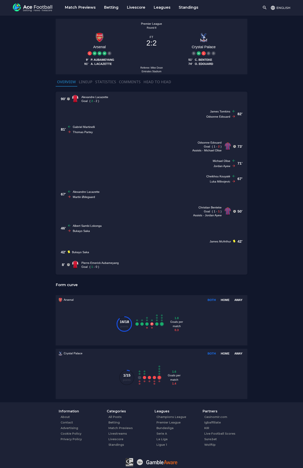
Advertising (69, 428)
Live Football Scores (219, 433)
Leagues (162, 7)
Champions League (171, 417)
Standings (188, 7)
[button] (280, 7)
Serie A (161, 433)
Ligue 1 (161, 445)
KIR (206, 428)
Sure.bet (210, 439)
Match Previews (80, 7)
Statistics (105, 81)
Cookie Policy (71, 433)
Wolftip (210, 445)
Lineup (85, 81)
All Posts (115, 417)
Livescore (136, 7)
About (65, 417)
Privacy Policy (71, 439)
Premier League (168, 422)
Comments (130, 81)
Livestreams (117, 433)
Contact (67, 422)
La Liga (162, 439)
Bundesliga (165, 428)
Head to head (157, 81)
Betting (111, 7)
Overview (66, 81)
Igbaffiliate (212, 422)
